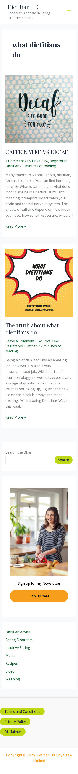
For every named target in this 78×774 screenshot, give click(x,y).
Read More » (15, 226)
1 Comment (14, 160)
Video (10, 671)
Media (10, 655)
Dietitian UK (23, 7)
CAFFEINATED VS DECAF (36, 152)
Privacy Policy (15, 721)
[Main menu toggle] (69, 12)
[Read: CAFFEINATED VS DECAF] (39, 109)
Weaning (12, 679)
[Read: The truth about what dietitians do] (39, 282)
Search (63, 459)
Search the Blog (18, 452)
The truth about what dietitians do (32, 328)
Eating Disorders (19, 639)
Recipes (11, 663)
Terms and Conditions (22, 711)
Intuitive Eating (17, 647)
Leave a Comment (19, 341)
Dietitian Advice (17, 632)
